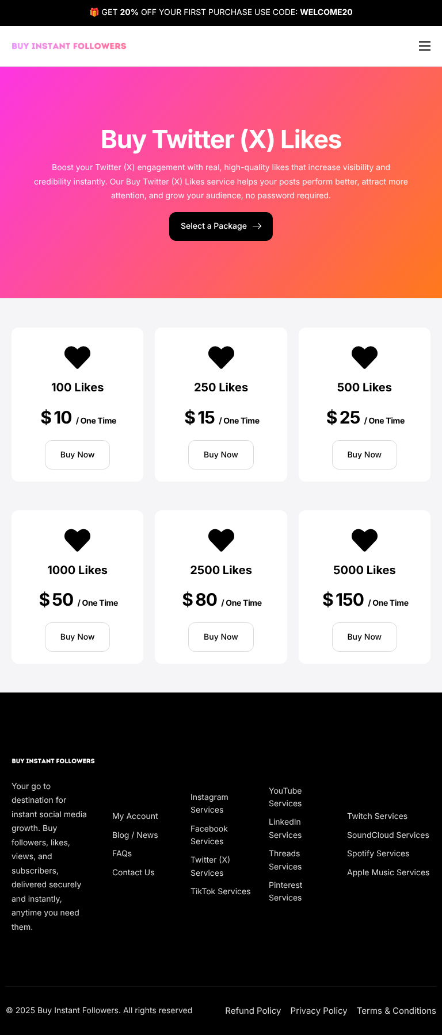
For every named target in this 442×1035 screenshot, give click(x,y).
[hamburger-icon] (424, 46)
